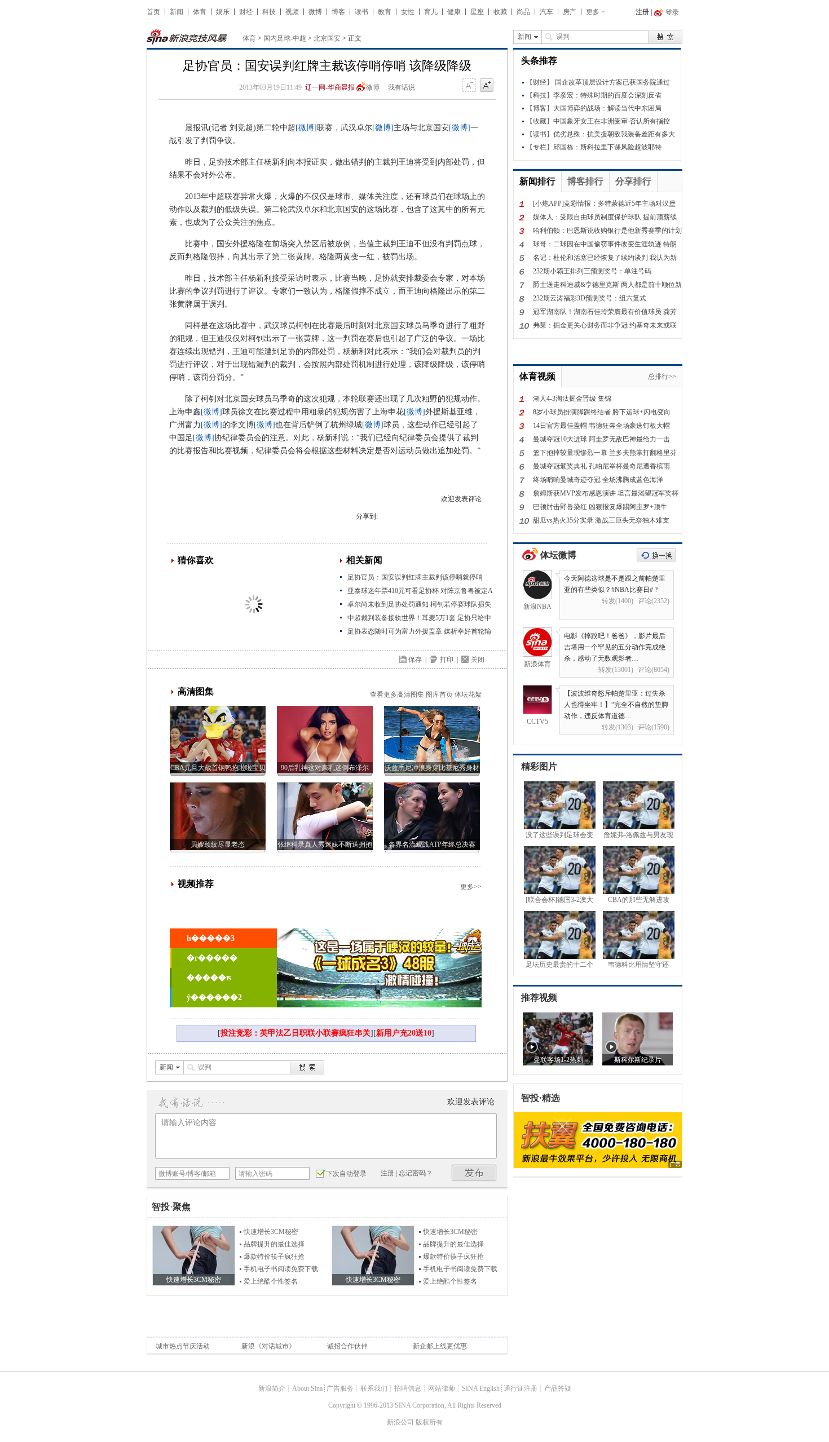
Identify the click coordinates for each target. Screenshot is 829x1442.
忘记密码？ (416, 1173)
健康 (454, 12)
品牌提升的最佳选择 (274, 1244)
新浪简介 (271, 1388)
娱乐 (223, 12)
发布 (474, 1173)
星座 (477, 12)
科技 (269, 12)
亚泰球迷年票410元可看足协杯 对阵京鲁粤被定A (420, 591)
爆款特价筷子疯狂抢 (274, 1256)
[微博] (306, 127)
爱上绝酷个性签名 (271, 1281)
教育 (384, 12)
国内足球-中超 (284, 38)
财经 (246, 12)
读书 (361, 12)
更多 (592, 12)
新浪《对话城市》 (268, 1346)
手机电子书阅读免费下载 (281, 1269)
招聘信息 (407, 1388)
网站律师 (441, 1388)
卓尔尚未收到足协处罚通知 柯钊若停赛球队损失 (419, 604)
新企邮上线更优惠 (440, 1346)
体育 (199, 12)
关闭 (477, 660)
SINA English (481, 1388)
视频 (292, 12)
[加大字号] (486, 85)
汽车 (546, 12)
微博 (315, 12)
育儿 (431, 12)
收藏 (500, 12)
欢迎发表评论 (461, 499)
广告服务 (340, 1388)
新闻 (176, 12)
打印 (446, 660)
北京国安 (327, 38)
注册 (642, 12)
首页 (153, 12)
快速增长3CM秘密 (271, 1232)
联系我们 (373, 1388)
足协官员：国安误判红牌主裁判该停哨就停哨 (415, 577)
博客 (338, 12)
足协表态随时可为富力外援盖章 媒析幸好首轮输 (419, 631)
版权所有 (429, 1422)
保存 (415, 660)
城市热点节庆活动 (183, 1346)
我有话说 (401, 87)
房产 (569, 12)
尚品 (523, 12)
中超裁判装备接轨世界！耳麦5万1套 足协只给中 (419, 618)
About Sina (307, 1388)
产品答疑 (557, 1388)
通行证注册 (520, 1388)
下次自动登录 (346, 1174)
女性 (407, 12)
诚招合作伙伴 (347, 1346)
